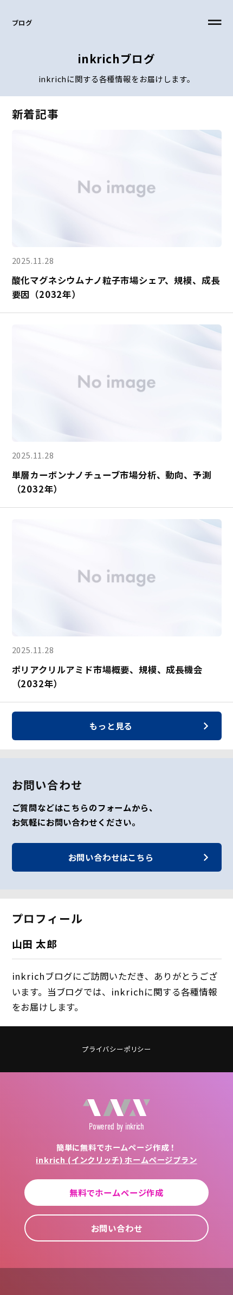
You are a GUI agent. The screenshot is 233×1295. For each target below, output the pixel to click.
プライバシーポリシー (116, 1049)
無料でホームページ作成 (116, 1192)
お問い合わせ (117, 1228)
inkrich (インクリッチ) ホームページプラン (116, 1159)
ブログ (22, 23)
